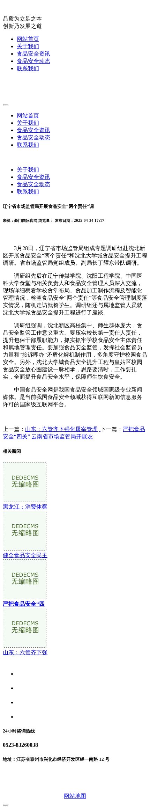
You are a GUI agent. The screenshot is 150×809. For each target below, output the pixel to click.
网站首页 (28, 39)
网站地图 (75, 796)
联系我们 (28, 68)
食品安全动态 (33, 61)
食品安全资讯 (33, 54)
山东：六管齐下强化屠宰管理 (61, 429)
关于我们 (28, 46)
